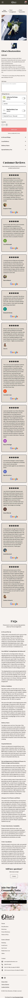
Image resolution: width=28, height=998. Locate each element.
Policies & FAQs (5, 934)
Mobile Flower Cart (5, 950)
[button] (2, 2)
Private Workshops (5, 931)
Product (4, 113)
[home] (14, 2)
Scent (4, 101)
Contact (14, 876)
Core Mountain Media (17, 997)
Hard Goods (4, 948)
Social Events (4, 945)
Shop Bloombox (4, 926)
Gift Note (3, 81)
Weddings (3, 942)
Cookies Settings (5, 987)
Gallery (3, 953)
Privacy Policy (4, 981)
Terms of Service (5, 984)
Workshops (4, 929)
